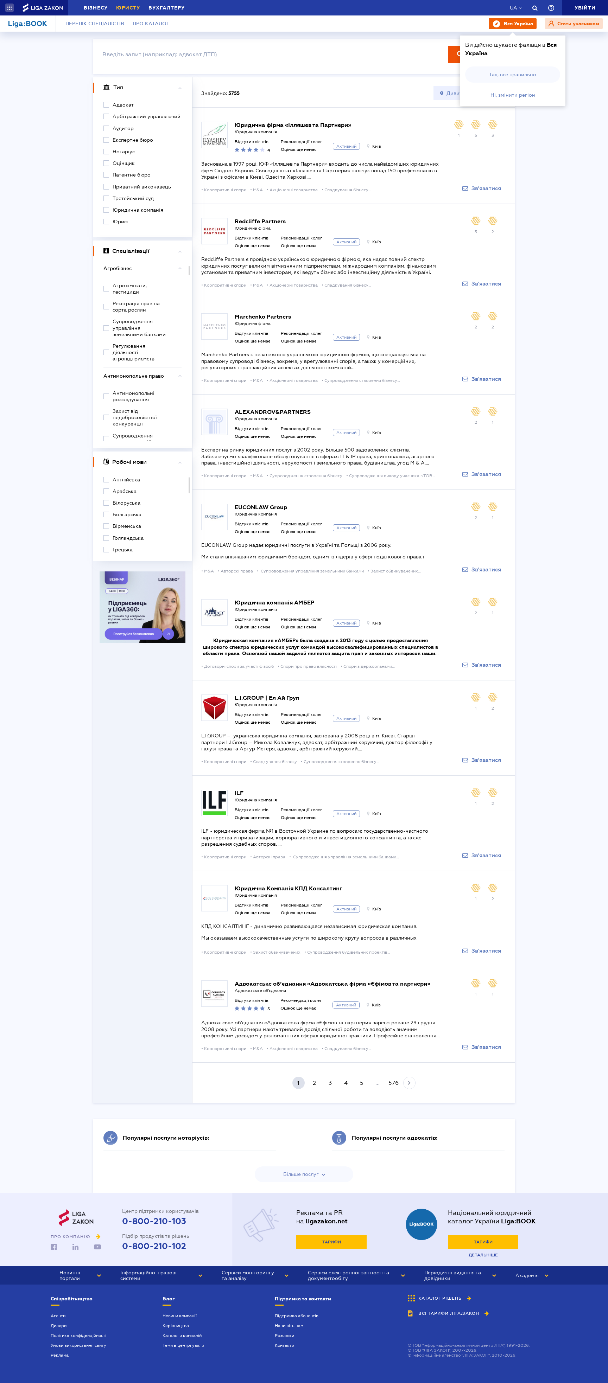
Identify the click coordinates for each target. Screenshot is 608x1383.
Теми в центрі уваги (183, 1345)
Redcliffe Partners (260, 221)
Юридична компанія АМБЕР (275, 602)
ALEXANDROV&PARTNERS (273, 412)
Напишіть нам (289, 1325)
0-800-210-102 (154, 1246)
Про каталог (151, 23)
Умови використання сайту (78, 1345)
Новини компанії (180, 1315)
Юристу (128, 8)
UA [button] (513, 8)
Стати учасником (577, 23)
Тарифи (331, 1242)
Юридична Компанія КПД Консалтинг (288, 888)
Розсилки (284, 1335)
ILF (239, 793)
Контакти (284, 1345)
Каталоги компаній (182, 1335)
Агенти (58, 1315)
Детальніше (483, 1255)
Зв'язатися (486, 188)
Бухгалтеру (166, 8)
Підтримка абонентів (296, 1315)
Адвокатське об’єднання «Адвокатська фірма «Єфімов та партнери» (332, 983)
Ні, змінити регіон (512, 95)
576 (393, 1083)
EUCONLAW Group (261, 507)
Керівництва (176, 1325)
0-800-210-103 (154, 1221)
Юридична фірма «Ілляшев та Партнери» (293, 125)
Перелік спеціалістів (94, 23)
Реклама (60, 1355)
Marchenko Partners (263, 316)
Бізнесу (96, 8)
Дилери (58, 1325)
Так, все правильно (512, 74)
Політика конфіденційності (78, 1335)
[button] (9, 8)
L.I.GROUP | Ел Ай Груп (267, 697)
